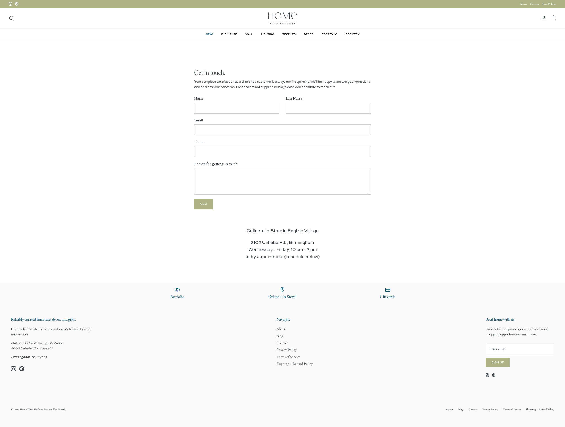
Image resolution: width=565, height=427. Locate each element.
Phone (199, 142)
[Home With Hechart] (282, 18)
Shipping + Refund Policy (295, 364)
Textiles (289, 34)
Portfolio (329, 34)
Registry (352, 34)
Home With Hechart (31, 409)
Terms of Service (288, 357)
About (523, 4)
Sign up (497, 362)
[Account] (542, 18)
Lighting (267, 34)
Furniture (229, 34)
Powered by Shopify (55, 409)
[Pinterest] (16, 4)
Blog (280, 336)
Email (198, 120)
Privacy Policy (287, 350)
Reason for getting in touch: (216, 164)
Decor (308, 34)
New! (209, 34)
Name (198, 98)
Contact (534, 4)
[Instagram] (10, 4)
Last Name (294, 98)
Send (203, 204)
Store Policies (549, 4)
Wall (249, 34)
